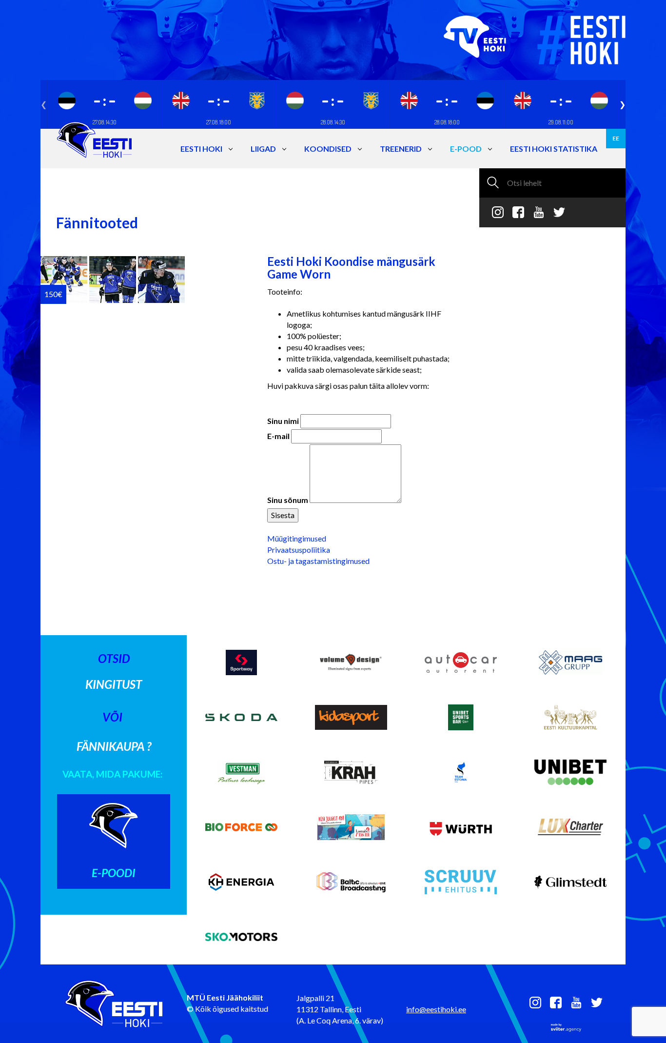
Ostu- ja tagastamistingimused (318, 560)
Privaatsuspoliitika (298, 549)
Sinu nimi (283, 420)
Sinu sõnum (287, 499)
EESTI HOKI (201, 148)
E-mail (278, 436)
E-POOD (466, 148)
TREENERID (401, 148)
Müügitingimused (296, 538)
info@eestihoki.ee (436, 1009)
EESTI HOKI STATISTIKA (553, 148)
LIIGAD (263, 148)
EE (615, 138)
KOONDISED (328, 148)
